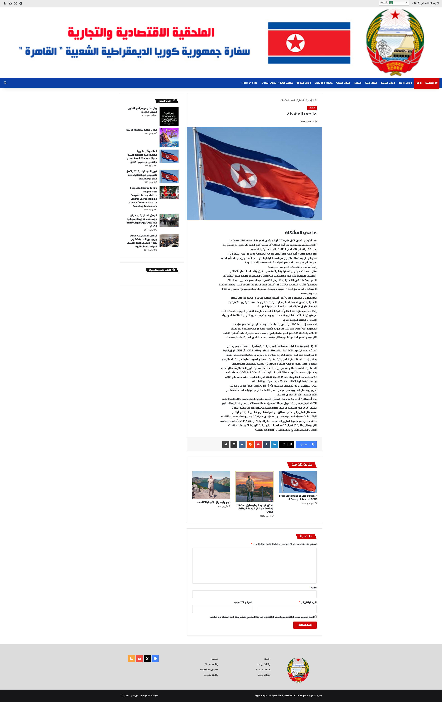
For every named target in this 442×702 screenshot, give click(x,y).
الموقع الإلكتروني (243, 602)
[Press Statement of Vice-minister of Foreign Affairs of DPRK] (298, 482)
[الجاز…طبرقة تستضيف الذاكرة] (169, 137)
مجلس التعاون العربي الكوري (277, 83)
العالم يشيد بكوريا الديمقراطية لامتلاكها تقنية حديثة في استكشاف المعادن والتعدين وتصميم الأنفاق (142, 156)
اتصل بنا (125, 696)
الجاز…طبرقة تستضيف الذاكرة (141, 130)
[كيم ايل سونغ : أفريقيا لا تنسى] (211, 485)
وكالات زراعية (405, 83)
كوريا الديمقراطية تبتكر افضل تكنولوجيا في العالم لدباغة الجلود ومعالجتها (141, 175)
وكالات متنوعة (303, 83)
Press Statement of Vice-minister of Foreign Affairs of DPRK (298, 497)
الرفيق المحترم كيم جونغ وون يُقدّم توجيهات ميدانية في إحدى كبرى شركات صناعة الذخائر (141, 221)
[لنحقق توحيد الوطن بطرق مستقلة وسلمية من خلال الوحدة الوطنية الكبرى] (254, 486)
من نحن (134, 696)
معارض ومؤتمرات (323, 83)
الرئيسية (430, 83)
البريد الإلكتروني (308, 602)
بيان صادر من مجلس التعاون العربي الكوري (142, 110)
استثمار (358, 83)
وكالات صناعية (388, 83)
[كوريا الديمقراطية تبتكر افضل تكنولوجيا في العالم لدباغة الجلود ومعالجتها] (169, 176)
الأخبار (418, 83)
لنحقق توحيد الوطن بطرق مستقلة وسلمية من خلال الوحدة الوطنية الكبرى (255, 508)
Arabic (384, 2)
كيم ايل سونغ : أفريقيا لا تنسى (213, 502)
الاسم (313, 588)
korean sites (250, 83)
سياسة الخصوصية (149, 696)
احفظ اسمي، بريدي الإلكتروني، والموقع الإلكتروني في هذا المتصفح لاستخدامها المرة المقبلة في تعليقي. (261, 617)
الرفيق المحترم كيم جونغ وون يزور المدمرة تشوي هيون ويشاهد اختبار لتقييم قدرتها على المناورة (142, 241)
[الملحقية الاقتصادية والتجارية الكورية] (221, 43)
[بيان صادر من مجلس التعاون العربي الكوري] (169, 116)
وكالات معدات (343, 83)
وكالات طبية (371, 83)
